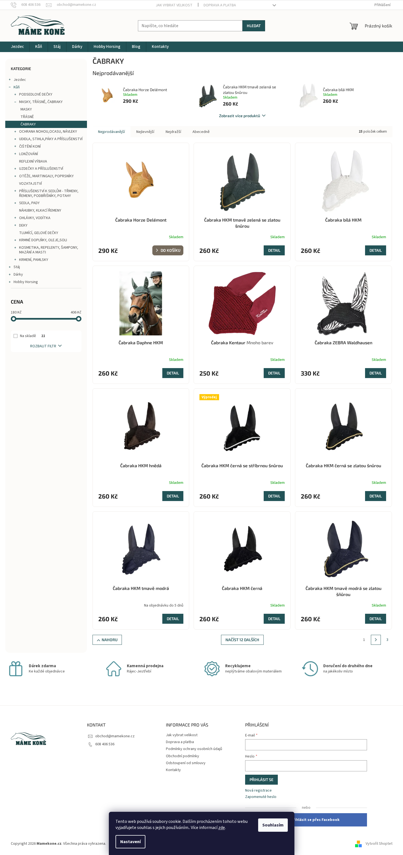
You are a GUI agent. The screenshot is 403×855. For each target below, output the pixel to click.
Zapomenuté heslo (260, 797)
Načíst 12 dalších (242, 639)
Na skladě (32, 336)
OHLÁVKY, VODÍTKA (34, 218)
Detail (274, 250)
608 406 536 (104, 744)
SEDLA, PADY (29, 203)
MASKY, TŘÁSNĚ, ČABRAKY (41, 102)
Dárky (18, 274)
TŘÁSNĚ (27, 117)
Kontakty (173, 770)
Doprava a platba (220, 5)
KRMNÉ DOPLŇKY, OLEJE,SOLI (43, 240)
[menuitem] (17, 47)
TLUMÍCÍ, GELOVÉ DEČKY (38, 233)
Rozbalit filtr (43, 346)
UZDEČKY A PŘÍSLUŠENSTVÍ (41, 168)
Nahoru (109, 639)
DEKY (23, 225)
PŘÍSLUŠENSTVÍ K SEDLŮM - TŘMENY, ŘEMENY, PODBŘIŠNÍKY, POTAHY (48, 193)
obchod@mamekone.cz (115, 736)
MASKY (26, 109)
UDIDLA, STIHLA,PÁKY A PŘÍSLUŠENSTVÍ (51, 139)
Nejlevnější (145, 132)
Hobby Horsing (26, 282)
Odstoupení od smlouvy (186, 763)
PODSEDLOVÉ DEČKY (35, 94)
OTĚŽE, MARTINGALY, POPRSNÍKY (46, 176)
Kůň (17, 87)
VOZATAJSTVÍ (30, 183)
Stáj (17, 267)
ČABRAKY (28, 124)
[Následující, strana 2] (376, 640)
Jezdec (20, 80)
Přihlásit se (261, 779)
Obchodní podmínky (182, 756)
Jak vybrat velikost (174, 5)
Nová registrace (258, 790)
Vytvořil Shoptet (379, 843)
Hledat (254, 25)
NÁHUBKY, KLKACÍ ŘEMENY (40, 210)
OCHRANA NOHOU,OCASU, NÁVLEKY (48, 131)
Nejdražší (173, 132)
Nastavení (130, 842)
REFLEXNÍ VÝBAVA (33, 161)
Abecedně (201, 132)
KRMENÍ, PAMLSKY (33, 260)
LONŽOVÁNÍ (28, 154)
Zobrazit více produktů (239, 115)
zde (221, 828)
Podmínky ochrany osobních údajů (194, 749)
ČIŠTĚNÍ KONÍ (30, 146)
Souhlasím (273, 825)
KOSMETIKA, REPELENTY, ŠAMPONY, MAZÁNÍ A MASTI (48, 250)
